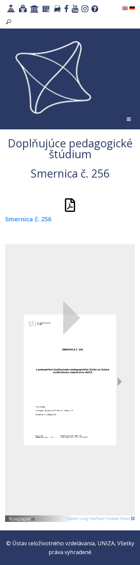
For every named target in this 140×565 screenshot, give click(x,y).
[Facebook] (66, 9)
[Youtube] (74, 9)
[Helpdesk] (94, 9)
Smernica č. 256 (28, 219)
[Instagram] (84, 9)
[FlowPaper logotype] (23, 516)
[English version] (125, 8)
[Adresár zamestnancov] (56, 9)
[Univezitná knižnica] (22, 9)
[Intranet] (34, 9)
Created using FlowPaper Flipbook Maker (98, 518)
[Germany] (132, 8)
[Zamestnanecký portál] (45, 9)
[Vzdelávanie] (10, 9)
